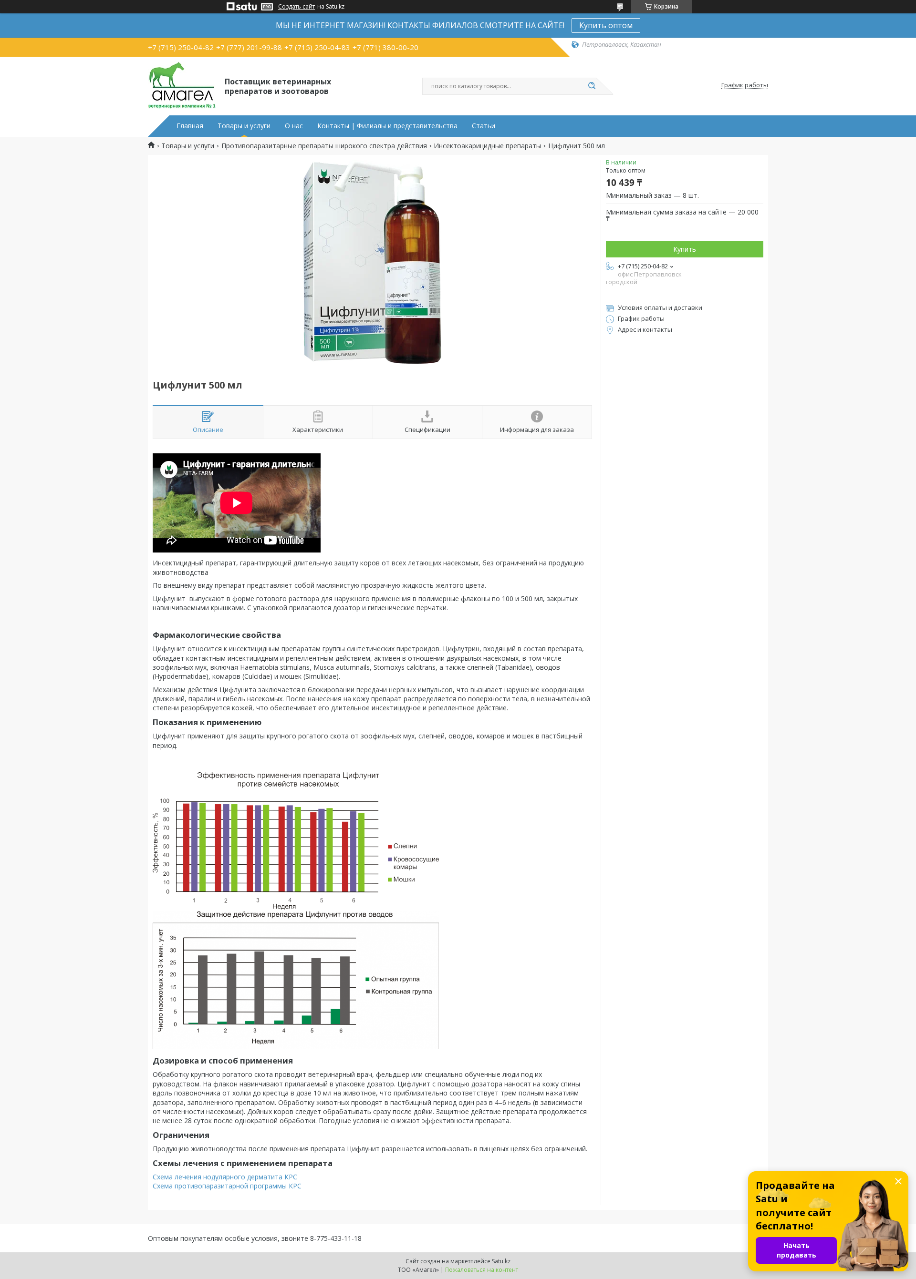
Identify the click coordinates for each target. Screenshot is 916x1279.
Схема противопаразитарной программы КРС (227, 1185)
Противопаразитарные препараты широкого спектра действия (324, 146)
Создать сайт (296, 6)
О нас (294, 126)
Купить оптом (606, 25)
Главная (190, 126)
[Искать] (591, 86)
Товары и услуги (244, 126)
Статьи (483, 126)
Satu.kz (501, 1261)
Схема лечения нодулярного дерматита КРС (225, 1176)
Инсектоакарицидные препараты (487, 146)
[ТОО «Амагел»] (182, 85)
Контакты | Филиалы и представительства (387, 126)
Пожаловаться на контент (481, 1270)
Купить (684, 249)
